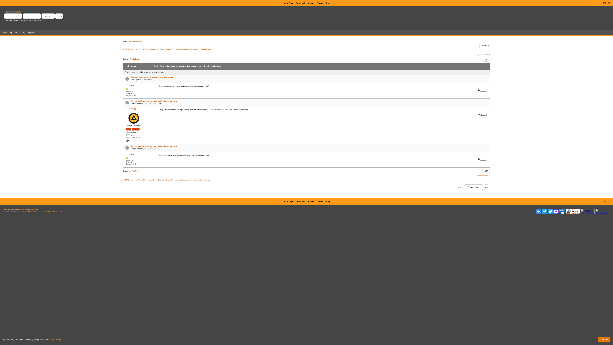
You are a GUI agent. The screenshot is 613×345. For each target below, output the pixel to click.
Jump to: (460, 187)
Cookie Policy (55, 339)
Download (300, 3)
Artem (132, 108)
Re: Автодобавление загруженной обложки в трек (154, 101)
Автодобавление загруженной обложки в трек (152, 77)
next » (487, 54)
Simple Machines (31, 209)
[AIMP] (127, 141)
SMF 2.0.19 (8, 209)
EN (609, 3)
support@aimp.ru (34, 211)
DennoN (169, 49)
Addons (310, 3)
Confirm (604, 339)
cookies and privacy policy (52, 211)
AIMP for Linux (135, 41)
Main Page (288, 3)
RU (604, 3)
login (11, 12)
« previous (481, 54)
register (18, 12)
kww (131, 85)
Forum (320, 3)
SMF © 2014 (19, 209)
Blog (327, 3)
